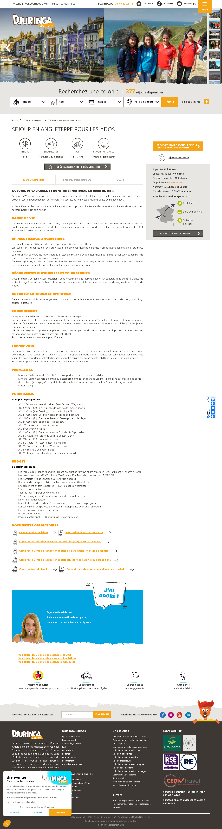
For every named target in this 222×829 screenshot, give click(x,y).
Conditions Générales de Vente (76, 783)
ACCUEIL (17, 4)
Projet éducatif (69, 740)
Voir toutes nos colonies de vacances (130, 747)
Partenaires (67, 754)
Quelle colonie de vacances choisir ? (129, 736)
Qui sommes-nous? (71, 736)
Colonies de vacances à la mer (127, 750)
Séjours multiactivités (122, 754)
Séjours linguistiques (122, 761)
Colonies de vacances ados (125, 757)
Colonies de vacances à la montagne (130, 771)
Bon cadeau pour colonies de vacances (131, 800)
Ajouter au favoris (179, 158)
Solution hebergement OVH (111, 825)
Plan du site (145, 817)
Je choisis (37, 812)
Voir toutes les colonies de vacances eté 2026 (45, 655)
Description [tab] (33, 179)
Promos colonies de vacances (126, 782)
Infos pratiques (61, 4)
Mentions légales (131, 817)
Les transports (119, 743)
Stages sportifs (119, 778)
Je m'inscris (102, 714)
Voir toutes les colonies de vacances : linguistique (47, 658)
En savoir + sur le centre (175, 234)
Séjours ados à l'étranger (124, 768)
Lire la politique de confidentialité (22, 802)
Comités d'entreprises (72, 764)
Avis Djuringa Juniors (71, 743)
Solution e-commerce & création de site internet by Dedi (111, 821)
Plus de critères (191, 102)
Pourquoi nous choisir (36, 4)
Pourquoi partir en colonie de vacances (131, 740)
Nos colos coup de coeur (124, 785)
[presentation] (8, 48)
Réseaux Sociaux (70, 757)
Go (169, 102)
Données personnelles (72, 779)
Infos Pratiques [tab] (77, 179)
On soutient (67, 750)
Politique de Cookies (71, 790)
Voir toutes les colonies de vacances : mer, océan (47, 662)
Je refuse (14, 812)
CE (74, 4)
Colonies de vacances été (124, 775)
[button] (214, 14)
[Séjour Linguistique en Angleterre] (52, 47)
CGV (120, 817)
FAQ (64, 747)
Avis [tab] (121, 179)
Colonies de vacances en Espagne (128, 764)
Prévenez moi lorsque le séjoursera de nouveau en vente (177, 146)
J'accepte (60, 812)
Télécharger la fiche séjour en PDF (77, 167)
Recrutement (68, 761)
